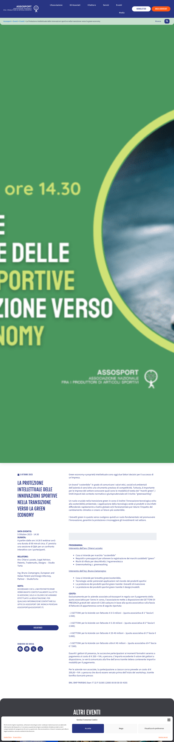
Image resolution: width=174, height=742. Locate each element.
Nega (121, 728)
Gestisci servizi (163, 737)
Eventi (15, 21)
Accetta (88, 728)
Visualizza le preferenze (154, 728)
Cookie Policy (8, 737)
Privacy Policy (17, 737)
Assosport (7, 21)
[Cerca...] (167, 21)
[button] (169, 720)
